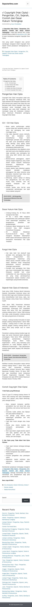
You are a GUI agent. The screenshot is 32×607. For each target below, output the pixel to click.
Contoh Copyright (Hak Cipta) (14, 90)
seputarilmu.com (22, 34)
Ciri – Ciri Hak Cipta (11, 83)
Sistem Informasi (18, 485)
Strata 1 (26, 485)
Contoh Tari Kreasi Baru (9, 526)
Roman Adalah (8, 487)
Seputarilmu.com (10, 4)
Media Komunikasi (9, 489)
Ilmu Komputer (8, 485)
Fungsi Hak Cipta (11, 86)
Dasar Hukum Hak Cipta (12, 84)
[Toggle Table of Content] (20, 79)
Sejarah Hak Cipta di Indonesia (14, 88)
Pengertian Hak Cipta (10, 81)
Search (4, 497)
